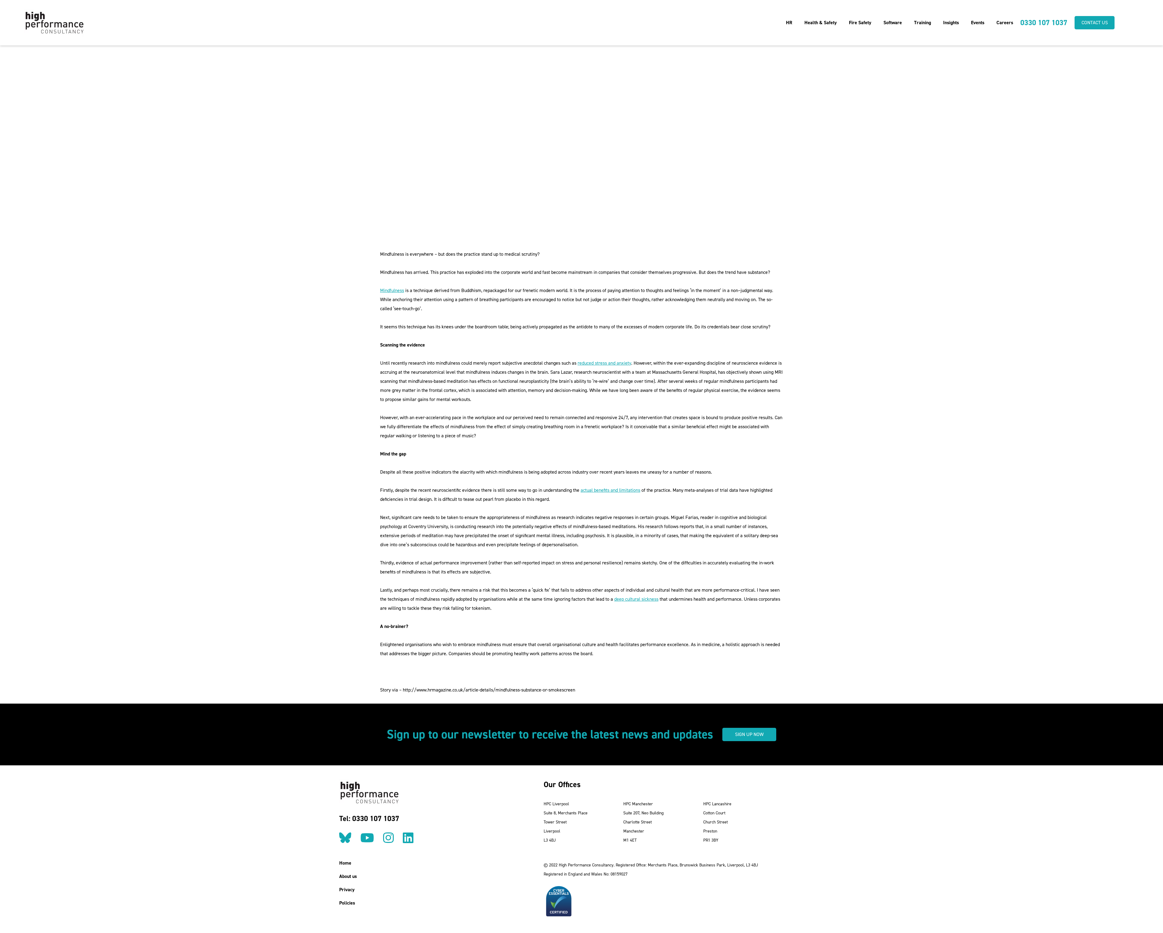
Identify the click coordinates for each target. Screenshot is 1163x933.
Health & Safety (820, 22)
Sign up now (749, 734)
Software (892, 22)
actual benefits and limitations (610, 490)
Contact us (1095, 22)
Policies (347, 903)
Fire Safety (860, 22)
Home (345, 863)
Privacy (347, 889)
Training (922, 22)
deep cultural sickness (636, 599)
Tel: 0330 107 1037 (369, 818)
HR (789, 22)
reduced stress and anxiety (604, 363)
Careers (1004, 22)
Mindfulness (392, 290)
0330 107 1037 (1043, 23)
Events (977, 22)
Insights (951, 22)
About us (348, 876)
